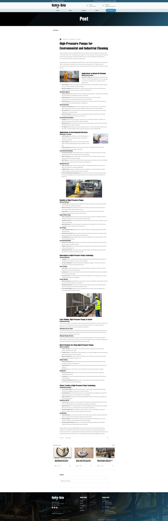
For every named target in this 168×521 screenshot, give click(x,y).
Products (82, 505)
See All (113, 445)
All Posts (55, 30)
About (81, 503)
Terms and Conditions (111, 519)
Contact (82, 510)
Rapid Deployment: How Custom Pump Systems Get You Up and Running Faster (61, 461)
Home (81, 500)
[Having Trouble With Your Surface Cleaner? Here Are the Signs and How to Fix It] (84, 453)
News (81, 508)
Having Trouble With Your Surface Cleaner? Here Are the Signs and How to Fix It (83, 461)
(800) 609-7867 (108, 504)
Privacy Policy (101, 519)
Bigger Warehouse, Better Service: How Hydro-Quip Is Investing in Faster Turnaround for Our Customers (105, 461)
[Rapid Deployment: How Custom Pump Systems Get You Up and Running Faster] (62, 453)
